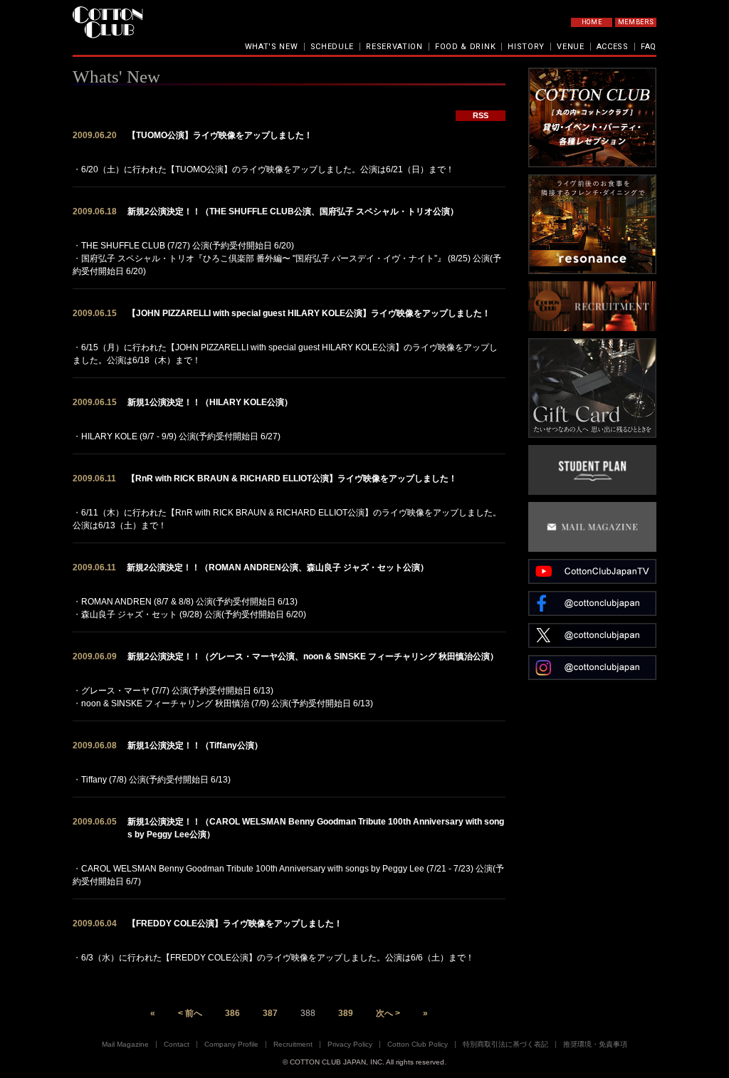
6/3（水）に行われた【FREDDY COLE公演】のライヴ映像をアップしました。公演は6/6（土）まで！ (277, 958)
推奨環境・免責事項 (595, 1044)
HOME (592, 22)
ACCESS (613, 47)
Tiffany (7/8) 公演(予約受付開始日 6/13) (156, 780)
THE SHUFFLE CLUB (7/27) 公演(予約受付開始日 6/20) (187, 246)
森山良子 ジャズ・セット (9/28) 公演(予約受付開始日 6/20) (193, 614)
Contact (176, 1044)
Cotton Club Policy (417, 1044)
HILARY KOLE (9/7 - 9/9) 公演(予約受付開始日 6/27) (180, 436)
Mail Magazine (125, 1044)
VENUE (570, 47)
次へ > (388, 1013)
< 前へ (190, 1013)
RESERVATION (394, 47)
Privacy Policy (349, 1044)
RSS (480, 115)
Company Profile (231, 1044)
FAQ (648, 47)
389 (345, 1013)
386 (232, 1013)
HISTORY (526, 47)
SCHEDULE (332, 47)
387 (270, 1013)
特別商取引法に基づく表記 (505, 1044)
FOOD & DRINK (465, 47)
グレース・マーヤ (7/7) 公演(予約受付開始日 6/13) (177, 691)
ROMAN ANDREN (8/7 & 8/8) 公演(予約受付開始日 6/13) (189, 602)
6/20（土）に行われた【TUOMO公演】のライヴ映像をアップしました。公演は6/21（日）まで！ (267, 169)
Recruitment (293, 1044)
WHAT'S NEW (271, 47)
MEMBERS (636, 22)
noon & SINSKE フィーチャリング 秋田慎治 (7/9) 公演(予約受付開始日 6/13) (227, 703)
